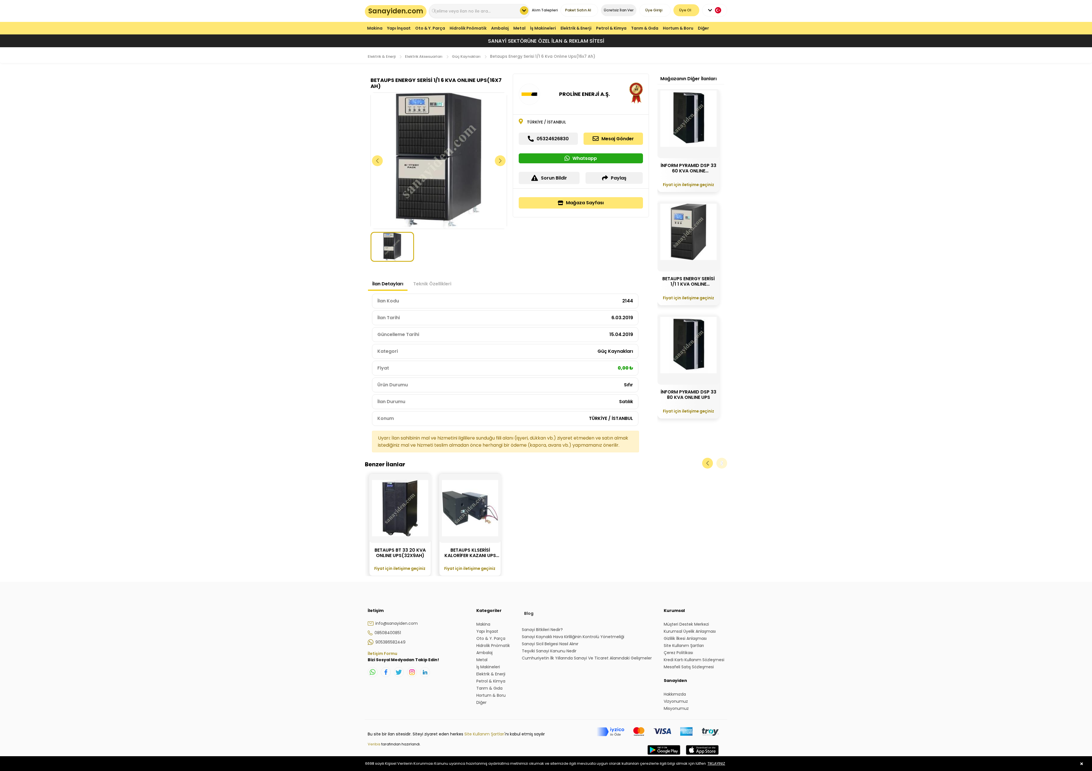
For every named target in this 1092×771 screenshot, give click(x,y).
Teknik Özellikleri (432, 284)
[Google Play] (664, 755)
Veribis (374, 744)
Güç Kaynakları (466, 56)
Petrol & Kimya (611, 28)
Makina (374, 28)
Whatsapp (584, 158)
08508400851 (388, 633)
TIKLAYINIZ (716, 763)
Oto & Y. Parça (430, 28)
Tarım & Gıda (644, 28)
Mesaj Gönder (617, 138)
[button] (500, 160)
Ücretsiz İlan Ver (619, 10)
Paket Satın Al (578, 10)
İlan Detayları (387, 284)
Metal (519, 28)
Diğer (703, 28)
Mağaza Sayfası (585, 202)
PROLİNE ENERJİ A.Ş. (584, 94)
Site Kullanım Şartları (484, 734)
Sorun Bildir (554, 178)
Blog (528, 613)
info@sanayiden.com (396, 623)
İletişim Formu (382, 653)
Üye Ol (685, 10)
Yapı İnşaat (399, 28)
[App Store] (702, 755)
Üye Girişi (653, 10)
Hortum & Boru (678, 28)
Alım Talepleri (545, 10)
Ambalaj (500, 28)
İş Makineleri (543, 28)
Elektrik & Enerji (576, 28)
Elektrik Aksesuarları (423, 56)
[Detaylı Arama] (524, 10)
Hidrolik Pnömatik (468, 28)
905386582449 (390, 642)
